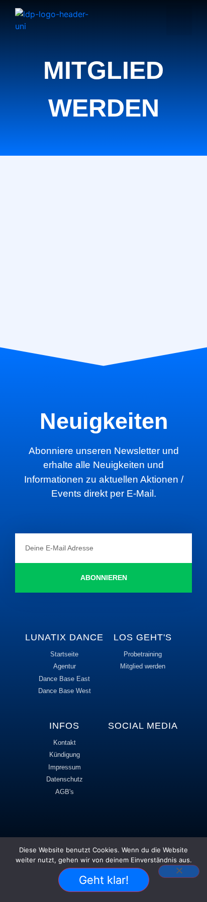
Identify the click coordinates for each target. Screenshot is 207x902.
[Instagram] (156, 750)
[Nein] (178, 871)
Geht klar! (104, 879)
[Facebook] (129, 750)
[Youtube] (142, 775)
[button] (179, 20)
